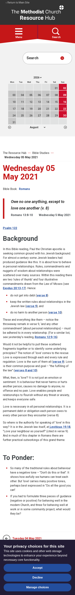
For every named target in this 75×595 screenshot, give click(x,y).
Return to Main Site (18, 2)
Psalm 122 (10, 228)
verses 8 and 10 (25, 370)
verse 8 (42, 295)
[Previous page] (6, 538)
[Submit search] (62, 58)
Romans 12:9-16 (46, 337)
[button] (18, 31)
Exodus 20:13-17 (14, 288)
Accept (37, 567)
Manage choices (37, 587)
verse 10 (55, 312)
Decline (37, 577)
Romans (24, 189)
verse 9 (31, 306)
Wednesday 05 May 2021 (21, 157)
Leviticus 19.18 (59, 427)
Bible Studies (40, 153)
